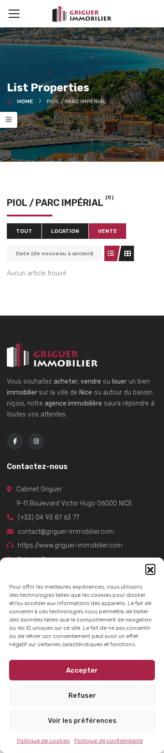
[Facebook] (15, 441)
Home (25, 101)
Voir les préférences (82, 720)
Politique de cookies (43, 740)
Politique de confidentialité (108, 740)
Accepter (82, 670)
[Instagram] (36, 441)
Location (65, 231)
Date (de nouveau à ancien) (54, 253)
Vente (107, 231)
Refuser (82, 695)
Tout (24, 231)
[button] (150, 569)
